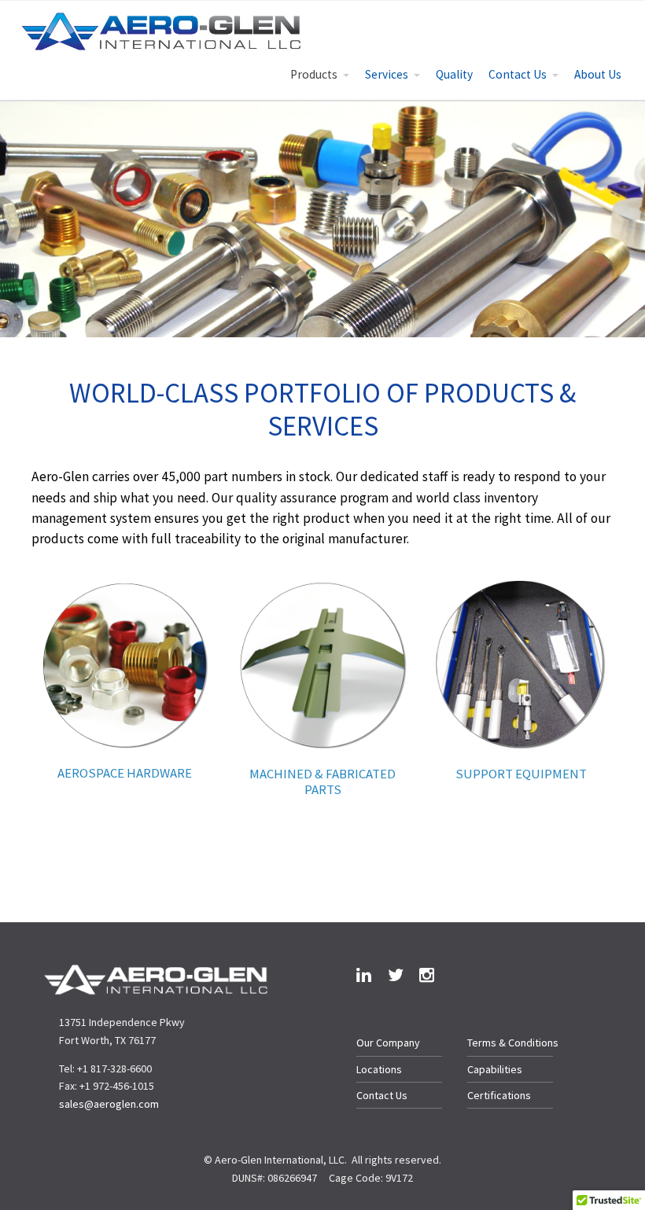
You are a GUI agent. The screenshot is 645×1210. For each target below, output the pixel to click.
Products (313, 74)
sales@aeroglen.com (109, 1104)
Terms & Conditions (512, 1042)
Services (386, 74)
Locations (379, 1069)
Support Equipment (521, 773)
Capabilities (494, 1069)
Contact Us (517, 74)
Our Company (388, 1042)
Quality (454, 74)
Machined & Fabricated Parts (322, 781)
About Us (597, 74)
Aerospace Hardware (124, 773)
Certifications (499, 1095)
